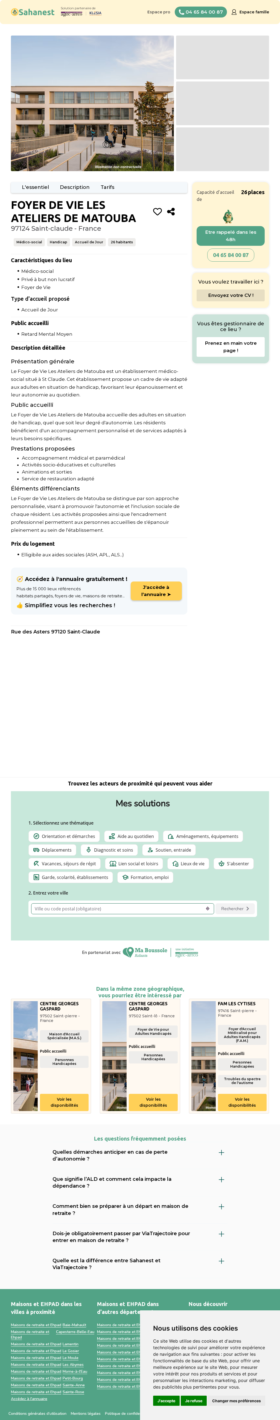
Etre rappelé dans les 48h (230, 235)
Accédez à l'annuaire (29, 1398)
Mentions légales (86, 1413)
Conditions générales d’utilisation (37, 1413)
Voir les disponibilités (64, 1102)
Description (75, 187)
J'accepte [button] (166, 1400)
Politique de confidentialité (128, 1413)
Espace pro (158, 12)
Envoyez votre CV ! (230, 295)
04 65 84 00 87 (231, 255)
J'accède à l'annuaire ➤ (156, 591)
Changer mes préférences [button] (236, 1400)
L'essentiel (35, 187)
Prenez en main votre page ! (231, 346)
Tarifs (107, 187)
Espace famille (254, 12)
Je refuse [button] (193, 1400)
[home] (33, 12)
